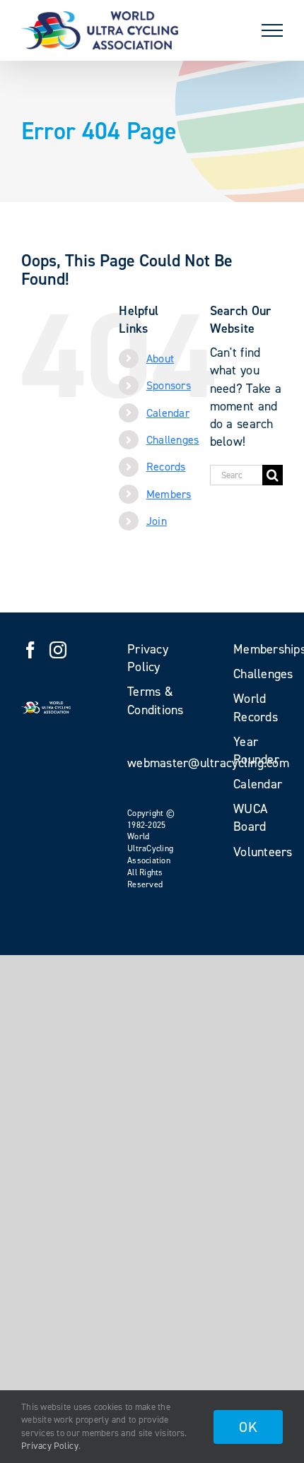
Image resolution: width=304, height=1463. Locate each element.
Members (169, 494)
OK (248, 1427)
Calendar (167, 412)
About (160, 358)
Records (166, 466)
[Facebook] (30, 650)
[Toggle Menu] (272, 30)
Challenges (172, 439)
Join (156, 521)
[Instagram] (58, 650)
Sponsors (168, 385)
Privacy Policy (49, 1446)
